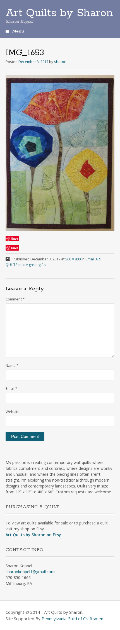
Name (12, 365)
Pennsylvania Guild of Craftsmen (72, 618)
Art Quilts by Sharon (59, 13)
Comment (15, 299)
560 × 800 (73, 259)
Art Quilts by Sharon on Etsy (33, 534)
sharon (60, 61)
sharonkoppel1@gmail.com (30, 571)
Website (13, 411)
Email (11, 388)
